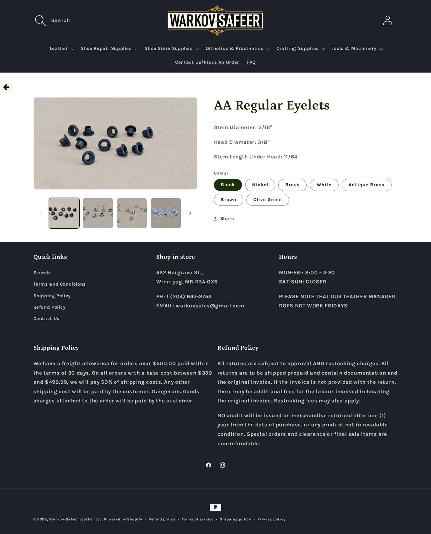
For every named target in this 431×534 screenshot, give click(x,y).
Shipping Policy (52, 296)
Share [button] (227, 218)
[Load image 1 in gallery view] (64, 213)
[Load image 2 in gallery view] (98, 213)
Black (228, 184)
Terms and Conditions (59, 284)
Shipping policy (235, 519)
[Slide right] (190, 213)
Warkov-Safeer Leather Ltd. (76, 519)
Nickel (260, 184)
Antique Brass (367, 184)
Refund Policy (49, 307)
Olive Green (267, 199)
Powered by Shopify (123, 519)
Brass (292, 184)
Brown (228, 199)
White (324, 184)
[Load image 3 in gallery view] (132, 213)
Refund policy (162, 519)
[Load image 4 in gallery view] (166, 213)
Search (41, 273)
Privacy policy (271, 519)
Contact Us (46, 318)
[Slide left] (40, 213)
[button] (40, 20)
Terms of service (198, 519)
